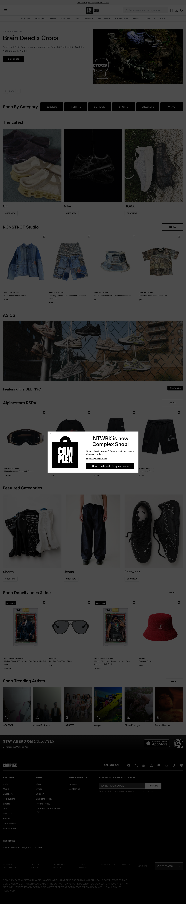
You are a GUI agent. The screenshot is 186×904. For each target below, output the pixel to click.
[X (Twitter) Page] (136, 765)
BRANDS (89, 18)
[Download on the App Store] (157, 743)
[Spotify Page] (181, 765)
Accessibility (107, 864)
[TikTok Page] (174, 765)
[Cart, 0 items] (181, 10)
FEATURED (40, 18)
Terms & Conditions (9, 866)
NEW (77, 18)
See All (174, 681)
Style (5, 783)
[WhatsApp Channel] (143, 765)
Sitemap (126, 864)
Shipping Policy (44, 798)
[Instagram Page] (151, 765)
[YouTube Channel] (159, 765)
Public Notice (83, 866)
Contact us (74, 788)
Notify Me (153, 786)
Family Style (9, 828)
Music (6, 788)
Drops (39, 788)
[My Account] (176, 10)
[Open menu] (6, 10)
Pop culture (9, 798)
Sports (6, 803)
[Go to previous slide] (5, 91)
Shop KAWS (13, 55)
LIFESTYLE (150, 18)
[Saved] (171, 10)
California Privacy (59, 866)
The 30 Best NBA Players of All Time (22, 847)
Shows (6, 818)
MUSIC (136, 18)
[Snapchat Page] (166, 765)
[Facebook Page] (128, 765)
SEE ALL (172, 227)
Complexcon (9, 823)
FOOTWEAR (104, 18)
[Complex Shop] (93, 10)
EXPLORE (25, 18)
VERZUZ (7, 813)
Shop (38, 783)
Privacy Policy (145, 791)
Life (5, 808)
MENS (53, 18)
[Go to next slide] (18, 91)
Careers (73, 783)
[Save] (44, 237)
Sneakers (8, 793)
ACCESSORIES (121, 18)
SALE (162, 18)
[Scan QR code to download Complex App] (178, 743)
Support (40, 793)
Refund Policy (43, 803)
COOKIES (142, 866)
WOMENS (65, 18)
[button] (93, 55)
